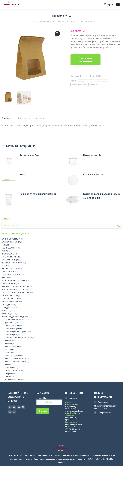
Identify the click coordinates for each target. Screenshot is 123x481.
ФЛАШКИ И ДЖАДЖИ (11, 275)
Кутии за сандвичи (12, 329)
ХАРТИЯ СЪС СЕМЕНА (11, 239)
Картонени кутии (11, 326)
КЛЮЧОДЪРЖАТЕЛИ (10, 299)
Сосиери (8, 353)
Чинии (7, 364)
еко (92, 81)
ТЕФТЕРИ (5, 245)
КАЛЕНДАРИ (7, 305)
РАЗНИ (4, 311)
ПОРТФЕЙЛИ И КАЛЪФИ (12, 263)
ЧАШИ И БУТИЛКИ (9, 269)
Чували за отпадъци (13, 379)
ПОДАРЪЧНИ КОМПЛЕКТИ (13, 290)
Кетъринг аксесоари (13, 370)
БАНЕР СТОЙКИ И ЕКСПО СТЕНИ (15, 293)
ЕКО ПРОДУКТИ (8, 248)
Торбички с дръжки (12, 356)
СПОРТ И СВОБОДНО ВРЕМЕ (14, 281)
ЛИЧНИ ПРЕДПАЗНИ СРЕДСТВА (15, 317)
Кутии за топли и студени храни (18, 338)
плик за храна (101, 81)
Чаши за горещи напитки (15, 358)
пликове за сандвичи (79, 84)
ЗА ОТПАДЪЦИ (8, 314)
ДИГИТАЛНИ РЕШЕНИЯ (11, 302)
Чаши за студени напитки (15, 361)
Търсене (118, 226)
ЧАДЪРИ (5, 278)
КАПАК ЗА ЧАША (93, 174)
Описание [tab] (6, 118)
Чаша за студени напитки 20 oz (38, 194)
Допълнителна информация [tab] (31, 118)
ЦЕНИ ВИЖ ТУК (78, 31)
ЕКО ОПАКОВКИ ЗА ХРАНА (13, 320)
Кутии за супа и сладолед (15, 332)
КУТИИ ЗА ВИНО (9, 284)
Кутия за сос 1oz (29, 155)
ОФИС (4, 251)
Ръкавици (8, 350)
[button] (57, 33)
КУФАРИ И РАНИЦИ (10, 260)
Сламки (7, 376)
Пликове (84, 76)
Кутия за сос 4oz (93, 155)
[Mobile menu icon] (118, 4)
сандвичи (93, 84)
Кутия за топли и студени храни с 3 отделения (101, 196)
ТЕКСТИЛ (5, 266)
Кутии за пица (10, 367)
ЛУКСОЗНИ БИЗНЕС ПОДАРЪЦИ (15, 287)
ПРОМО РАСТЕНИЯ (9, 254)
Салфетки (8, 373)
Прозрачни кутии (11, 347)
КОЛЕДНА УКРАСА (9, 308)
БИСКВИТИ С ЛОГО (10, 296)
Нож (22, 174)
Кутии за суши (10, 335)
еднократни (83, 81)
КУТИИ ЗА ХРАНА (9, 272)
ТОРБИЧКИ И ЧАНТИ (10, 257)
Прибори (8, 344)
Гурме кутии (9, 323)
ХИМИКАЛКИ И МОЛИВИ (12, 242)
